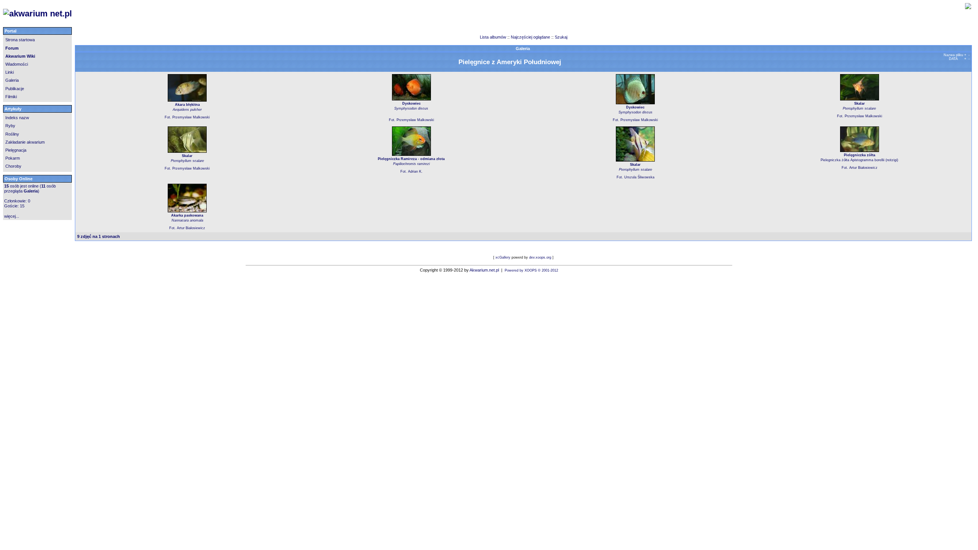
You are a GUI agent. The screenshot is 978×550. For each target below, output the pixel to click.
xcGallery (502, 257)
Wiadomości (16, 64)
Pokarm (12, 158)
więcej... (11, 216)
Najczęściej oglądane (530, 37)
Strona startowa (20, 39)
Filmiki (11, 96)
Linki (9, 72)
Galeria (12, 80)
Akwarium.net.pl (484, 270)
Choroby (13, 166)
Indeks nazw (17, 117)
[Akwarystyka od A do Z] (197, 14)
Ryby (10, 125)
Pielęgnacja (15, 150)
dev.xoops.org (540, 257)
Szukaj (561, 37)
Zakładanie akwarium (25, 142)
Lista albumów (493, 37)
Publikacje (14, 88)
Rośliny (12, 134)
